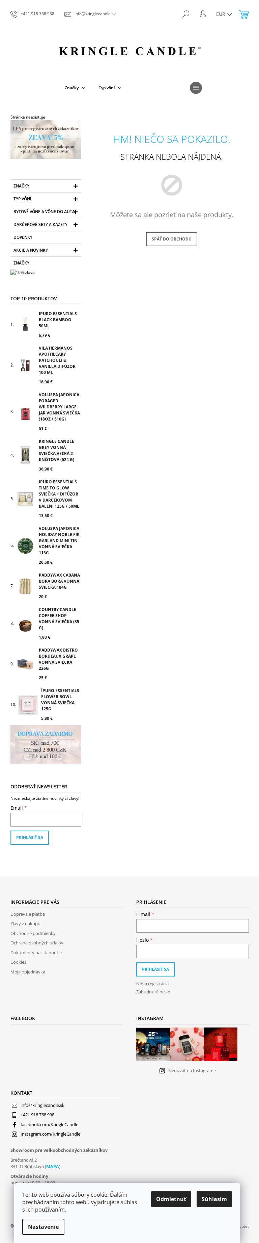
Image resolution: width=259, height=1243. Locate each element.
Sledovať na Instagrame (192, 1070)
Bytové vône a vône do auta (44, 211)
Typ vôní (22, 199)
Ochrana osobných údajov (36, 943)
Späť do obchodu (172, 239)
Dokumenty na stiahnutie (36, 952)
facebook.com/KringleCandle (49, 1124)
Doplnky (22, 237)
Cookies (18, 962)
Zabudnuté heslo (153, 992)
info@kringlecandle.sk (42, 1105)
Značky (21, 186)
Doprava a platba (27, 914)
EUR (221, 14)
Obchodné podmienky (33, 933)
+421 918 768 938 (37, 1115)
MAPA (52, 1166)
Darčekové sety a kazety (40, 224)
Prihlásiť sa (29, 837)
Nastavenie (43, 1227)
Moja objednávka (27, 972)
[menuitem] (75, 88)
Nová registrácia (152, 984)
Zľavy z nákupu (25, 923)
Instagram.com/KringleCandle (50, 1134)
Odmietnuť (171, 1199)
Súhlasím (214, 1199)
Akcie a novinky (30, 250)
